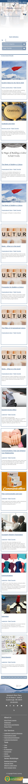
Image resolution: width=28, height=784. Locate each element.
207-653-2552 (14, 702)
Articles (6, 754)
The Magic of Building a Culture (12, 164)
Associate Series (8, 763)
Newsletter (7, 756)
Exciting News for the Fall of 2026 (13, 83)
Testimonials (7, 722)
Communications (7, 575)
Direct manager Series (10, 767)
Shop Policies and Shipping (11, 724)
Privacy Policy (8, 727)
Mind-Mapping (6, 657)
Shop (5, 747)
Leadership (4, 414)
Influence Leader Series (10, 765)
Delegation (5, 616)
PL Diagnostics (8, 749)
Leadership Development (11, 740)
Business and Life (6, 128)
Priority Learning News (7, 87)
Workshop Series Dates (10, 761)
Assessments (7, 751)
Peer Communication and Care (12, 494)
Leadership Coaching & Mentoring (13, 733)
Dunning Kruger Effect (9, 410)
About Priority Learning (10, 720)
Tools (5, 745)
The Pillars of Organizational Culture (14, 328)
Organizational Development (11, 737)
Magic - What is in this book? (11, 246)
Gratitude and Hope (8, 123)
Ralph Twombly (17, 87)
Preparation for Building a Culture (13, 287)
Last (25, 677)
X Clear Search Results (7, 55)
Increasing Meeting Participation (12, 534)
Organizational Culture (7, 169)
